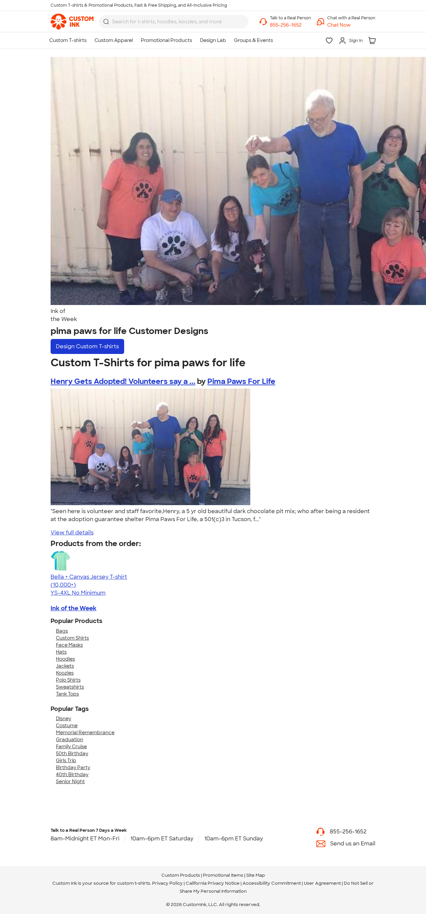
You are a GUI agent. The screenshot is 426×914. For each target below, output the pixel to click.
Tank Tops (67, 694)
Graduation (69, 740)
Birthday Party (73, 767)
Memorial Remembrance (85, 733)
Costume (67, 726)
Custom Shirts (72, 638)
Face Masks (69, 645)
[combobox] (174, 21)
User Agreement (322, 883)
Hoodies (65, 659)
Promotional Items (223, 875)
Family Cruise (71, 747)
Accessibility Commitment (272, 883)
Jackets (65, 666)
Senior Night (70, 781)
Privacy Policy (167, 883)
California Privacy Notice (213, 883)
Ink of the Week (74, 608)
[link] (72, 22)
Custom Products (180, 875)
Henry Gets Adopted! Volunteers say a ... (123, 381)
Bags (62, 631)
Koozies (65, 673)
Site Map (255, 875)
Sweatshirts (70, 687)
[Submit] (106, 21)
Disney (63, 719)
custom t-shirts (133, 883)
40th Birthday (72, 774)
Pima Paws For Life (241, 381)
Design (87, 346)
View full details (72, 532)
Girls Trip (66, 760)
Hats (61, 652)
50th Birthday (72, 754)
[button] (351, 25)
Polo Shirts (68, 680)
